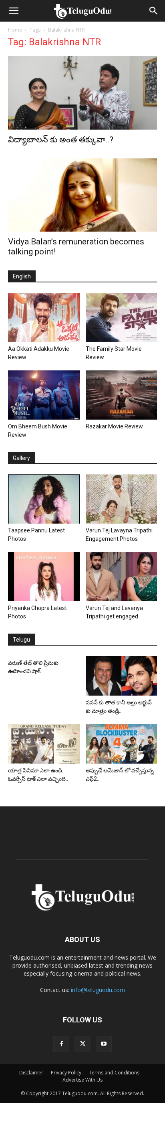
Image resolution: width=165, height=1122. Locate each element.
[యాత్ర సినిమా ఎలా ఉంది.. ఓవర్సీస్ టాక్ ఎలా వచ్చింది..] (44, 743)
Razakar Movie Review (114, 426)
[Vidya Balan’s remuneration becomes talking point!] (82, 195)
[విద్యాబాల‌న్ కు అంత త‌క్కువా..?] (82, 93)
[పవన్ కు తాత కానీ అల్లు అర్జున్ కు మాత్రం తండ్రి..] (121, 676)
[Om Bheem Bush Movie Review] (44, 395)
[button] (13, 11)
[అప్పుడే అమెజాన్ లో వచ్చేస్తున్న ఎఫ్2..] (121, 743)
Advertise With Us (82, 1079)
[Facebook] (61, 1044)
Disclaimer (31, 1072)
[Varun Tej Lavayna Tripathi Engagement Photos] (121, 499)
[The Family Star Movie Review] (121, 317)
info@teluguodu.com (98, 990)
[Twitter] (82, 1044)
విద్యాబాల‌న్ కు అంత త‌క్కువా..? (60, 139)
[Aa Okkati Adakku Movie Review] (44, 317)
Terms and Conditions (114, 1072)
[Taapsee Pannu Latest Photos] (44, 499)
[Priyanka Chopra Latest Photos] (44, 576)
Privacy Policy (66, 1072)
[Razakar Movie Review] (121, 395)
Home (15, 29)
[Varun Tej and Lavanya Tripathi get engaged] (121, 576)
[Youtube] (104, 1044)
